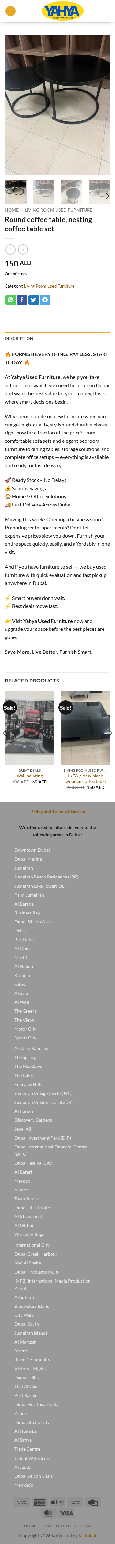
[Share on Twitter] (33, 300)
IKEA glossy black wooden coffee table (85, 778)
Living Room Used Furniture (58, 210)
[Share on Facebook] (22, 300)
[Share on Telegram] (45, 300)
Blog (85, 1526)
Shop (46, 1526)
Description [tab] (19, 338)
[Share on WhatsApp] (10, 300)
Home (12, 210)
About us (65, 1526)
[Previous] (15, 105)
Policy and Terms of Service (57, 811)
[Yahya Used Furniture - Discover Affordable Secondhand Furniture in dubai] (63, 11)
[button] (10, 11)
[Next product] (10, 249)
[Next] (100, 105)
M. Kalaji (87, 1535)
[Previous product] (23, 249)
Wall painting (30, 775)
